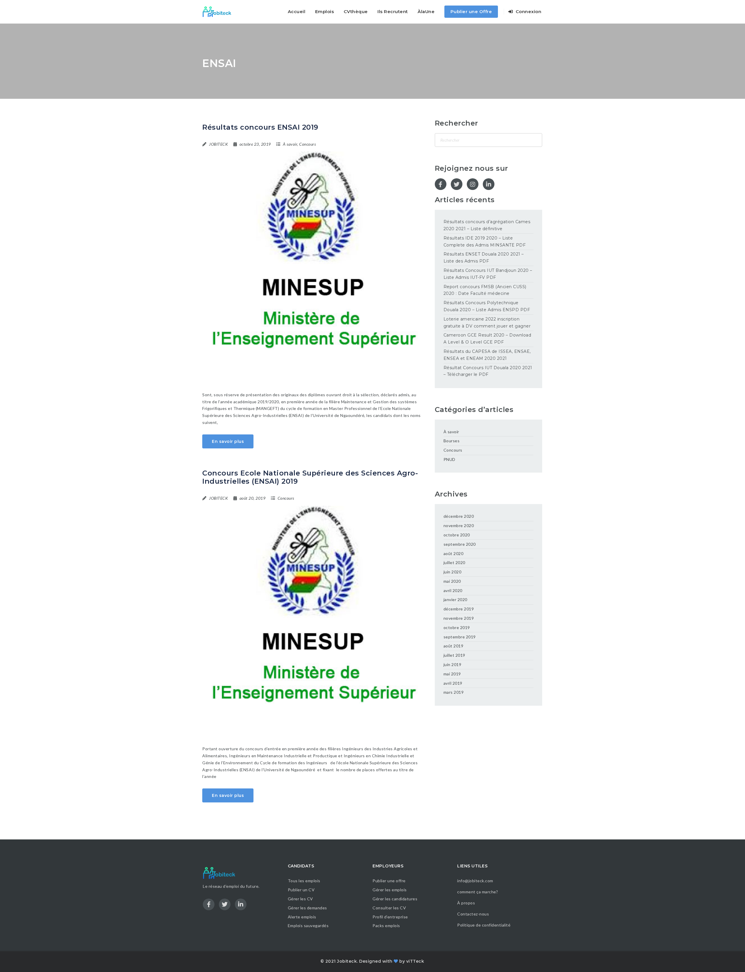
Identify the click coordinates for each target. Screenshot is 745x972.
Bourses (452, 440)
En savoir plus (228, 441)
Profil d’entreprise (390, 916)
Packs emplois (386, 925)
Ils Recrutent (392, 11)
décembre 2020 (459, 516)
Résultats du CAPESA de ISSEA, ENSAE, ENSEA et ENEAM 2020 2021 (487, 355)
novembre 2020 (459, 525)
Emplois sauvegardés (308, 925)
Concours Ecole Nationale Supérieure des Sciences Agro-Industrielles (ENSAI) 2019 (310, 477)
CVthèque (356, 11)
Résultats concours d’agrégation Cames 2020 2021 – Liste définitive (487, 225)
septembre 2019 (460, 636)
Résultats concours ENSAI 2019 (260, 127)
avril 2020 (453, 590)
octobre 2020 (457, 534)
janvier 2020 (455, 599)
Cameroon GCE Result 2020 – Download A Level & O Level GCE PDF (487, 338)
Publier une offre (389, 880)
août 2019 (454, 645)
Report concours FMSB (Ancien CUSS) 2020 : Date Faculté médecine (485, 290)
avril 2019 (453, 683)
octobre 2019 (457, 627)
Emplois (324, 11)
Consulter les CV (389, 907)
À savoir (290, 144)
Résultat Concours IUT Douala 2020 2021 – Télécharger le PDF (488, 371)
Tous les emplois (304, 880)
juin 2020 (453, 571)
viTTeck (415, 961)
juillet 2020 (454, 562)
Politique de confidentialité (484, 924)
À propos (466, 902)
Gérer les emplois (389, 889)
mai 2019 (452, 673)
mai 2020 (452, 581)
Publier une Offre (471, 11)
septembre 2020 (460, 544)
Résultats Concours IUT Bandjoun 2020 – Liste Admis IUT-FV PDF (488, 274)
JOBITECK (218, 144)
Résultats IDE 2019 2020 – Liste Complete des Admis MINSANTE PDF (485, 241)
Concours (307, 144)
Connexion (527, 11)
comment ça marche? (477, 891)
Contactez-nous (473, 913)
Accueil (297, 11)
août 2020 (454, 553)
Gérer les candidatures (394, 898)
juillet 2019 (454, 655)
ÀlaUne (426, 11)
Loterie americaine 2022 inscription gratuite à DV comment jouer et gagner (487, 322)
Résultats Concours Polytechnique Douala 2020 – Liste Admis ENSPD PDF (487, 306)
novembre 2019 (459, 618)
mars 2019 (454, 692)
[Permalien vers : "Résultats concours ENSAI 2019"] (314, 265)
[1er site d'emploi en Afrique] (220, 11)
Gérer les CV (300, 898)
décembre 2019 (459, 608)
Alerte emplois (302, 916)
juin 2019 (453, 664)
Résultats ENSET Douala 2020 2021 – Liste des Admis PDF (484, 257)
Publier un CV (301, 889)
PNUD (449, 459)
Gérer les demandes (307, 907)
